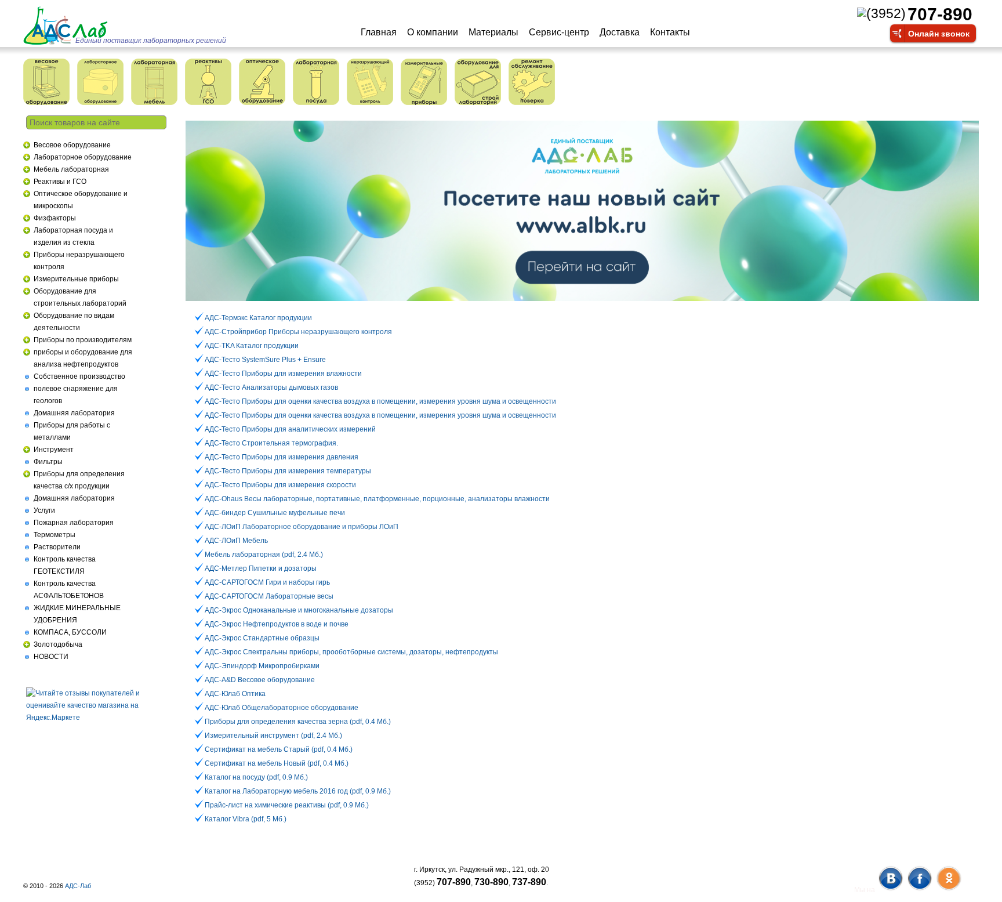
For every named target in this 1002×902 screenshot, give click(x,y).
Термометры (54, 535)
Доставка (620, 32)
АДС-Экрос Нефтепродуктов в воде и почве (276, 624)
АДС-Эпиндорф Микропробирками (262, 666)
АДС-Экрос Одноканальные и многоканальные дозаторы (299, 610)
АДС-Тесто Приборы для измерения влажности (283, 374)
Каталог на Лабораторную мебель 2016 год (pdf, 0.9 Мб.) (298, 791)
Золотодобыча (58, 644)
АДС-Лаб (78, 885)
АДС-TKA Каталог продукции (252, 346)
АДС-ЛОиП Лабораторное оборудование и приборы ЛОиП (301, 527)
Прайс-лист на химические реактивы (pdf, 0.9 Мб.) (287, 805)
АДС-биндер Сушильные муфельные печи (275, 513)
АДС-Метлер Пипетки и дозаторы (261, 568)
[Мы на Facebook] (919, 890)
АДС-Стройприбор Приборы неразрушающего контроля (298, 332)
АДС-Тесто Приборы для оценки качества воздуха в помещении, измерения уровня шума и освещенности (380, 401)
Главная (379, 32)
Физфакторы (55, 218)
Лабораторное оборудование (83, 157)
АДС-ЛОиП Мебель (236, 541)
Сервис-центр (559, 32)
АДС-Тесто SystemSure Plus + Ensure (265, 360)
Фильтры (48, 462)
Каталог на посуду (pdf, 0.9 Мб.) (256, 777)
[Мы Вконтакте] (890, 890)
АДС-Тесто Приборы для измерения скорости (280, 485)
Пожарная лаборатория (74, 523)
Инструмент (54, 449)
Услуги (44, 510)
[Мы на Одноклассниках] (948, 890)
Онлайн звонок (939, 33)
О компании (432, 32)
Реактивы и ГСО (60, 181)
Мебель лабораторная (71, 169)
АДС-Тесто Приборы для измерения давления (281, 457)
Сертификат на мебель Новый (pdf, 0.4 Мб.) (276, 763)
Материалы (493, 32)
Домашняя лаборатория (74, 413)
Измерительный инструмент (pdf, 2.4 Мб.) (273, 735)
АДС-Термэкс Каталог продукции (258, 318)
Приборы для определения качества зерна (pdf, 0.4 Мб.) (298, 722)
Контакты (670, 32)
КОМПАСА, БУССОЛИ (70, 632)
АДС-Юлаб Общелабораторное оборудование (281, 708)
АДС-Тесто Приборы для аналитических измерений (290, 429)
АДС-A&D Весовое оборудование (260, 680)
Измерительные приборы (76, 279)
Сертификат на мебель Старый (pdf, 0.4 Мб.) (279, 749)
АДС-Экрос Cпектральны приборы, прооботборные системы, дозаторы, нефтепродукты (351, 652)
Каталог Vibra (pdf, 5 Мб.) (245, 819)
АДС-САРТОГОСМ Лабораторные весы (269, 596)
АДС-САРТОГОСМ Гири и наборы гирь (267, 582)
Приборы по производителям (83, 340)
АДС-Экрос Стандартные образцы (262, 638)
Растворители (57, 547)
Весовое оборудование (72, 145)
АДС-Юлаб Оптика (235, 694)
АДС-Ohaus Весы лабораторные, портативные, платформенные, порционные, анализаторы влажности (377, 499)
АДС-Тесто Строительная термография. (271, 443)
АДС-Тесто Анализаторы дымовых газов (271, 387)
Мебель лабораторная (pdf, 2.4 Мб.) (264, 554)
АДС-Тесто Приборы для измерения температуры (288, 471)
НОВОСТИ (51, 657)
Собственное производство (79, 376)
